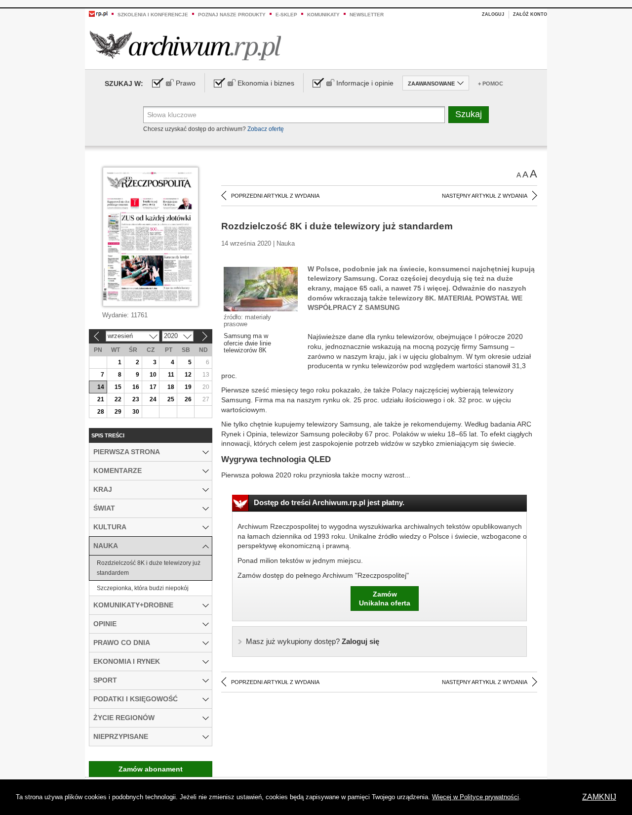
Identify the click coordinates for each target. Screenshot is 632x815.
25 (170, 399)
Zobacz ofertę (265, 129)
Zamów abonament (150, 769)
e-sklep (286, 14)
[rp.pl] (98, 13)
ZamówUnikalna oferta (384, 598)
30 (135, 411)
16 (135, 387)
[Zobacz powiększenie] (261, 289)
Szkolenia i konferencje (153, 14)
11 (171, 374)
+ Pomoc (490, 83)
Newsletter (367, 14)
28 (100, 411)
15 (118, 387)
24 (153, 399)
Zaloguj (493, 14)
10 (153, 374)
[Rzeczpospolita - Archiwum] (185, 45)
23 (135, 399)
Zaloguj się (312, 641)
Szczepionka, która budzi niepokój (143, 588)
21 (100, 399)
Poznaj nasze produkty (232, 14)
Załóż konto (530, 14)
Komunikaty (323, 14)
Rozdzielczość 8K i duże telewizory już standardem (148, 567)
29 (118, 411)
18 (170, 387)
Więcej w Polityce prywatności (475, 797)
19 (188, 387)
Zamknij (599, 797)
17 (153, 387)
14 (100, 387)
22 (118, 399)
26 (188, 399)
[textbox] (294, 114)
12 (188, 374)
